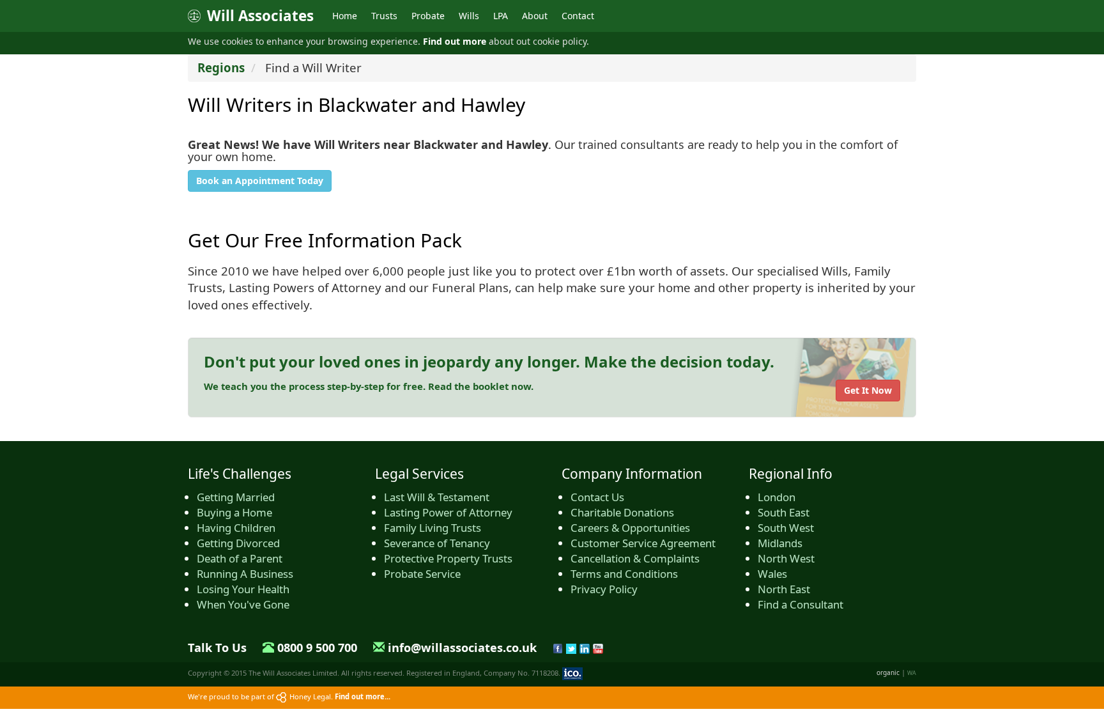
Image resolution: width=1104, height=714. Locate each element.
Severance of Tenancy (437, 543)
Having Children (236, 527)
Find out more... (362, 696)
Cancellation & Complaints (635, 558)
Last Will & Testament (436, 497)
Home (344, 16)
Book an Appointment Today (259, 181)
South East (783, 512)
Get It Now (868, 390)
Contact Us (597, 497)
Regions (221, 67)
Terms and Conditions (624, 573)
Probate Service (422, 573)
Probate (428, 16)
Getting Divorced (238, 543)
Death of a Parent (239, 558)
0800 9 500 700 (317, 647)
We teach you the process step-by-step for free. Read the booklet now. (368, 386)
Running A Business (245, 573)
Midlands (780, 543)
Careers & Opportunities (630, 527)
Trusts (384, 16)
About (535, 16)
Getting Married (236, 497)
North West (786, 558)
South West (786, 527)
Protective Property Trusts (448, 558)
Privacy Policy (604, 589)
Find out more (454, 41)
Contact (578, 16)
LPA (500, 16)
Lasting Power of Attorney (448, 512)
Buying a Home (234, 512)
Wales (772, 573)
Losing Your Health (243, 589)
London (776, 497)
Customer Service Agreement (643, 543)
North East (784, 589)
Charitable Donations (622, 512)
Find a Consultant (800, 604)
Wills (469, 16)
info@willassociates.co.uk (462, 647)
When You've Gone (243, 604)
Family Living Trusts (432, 527)
